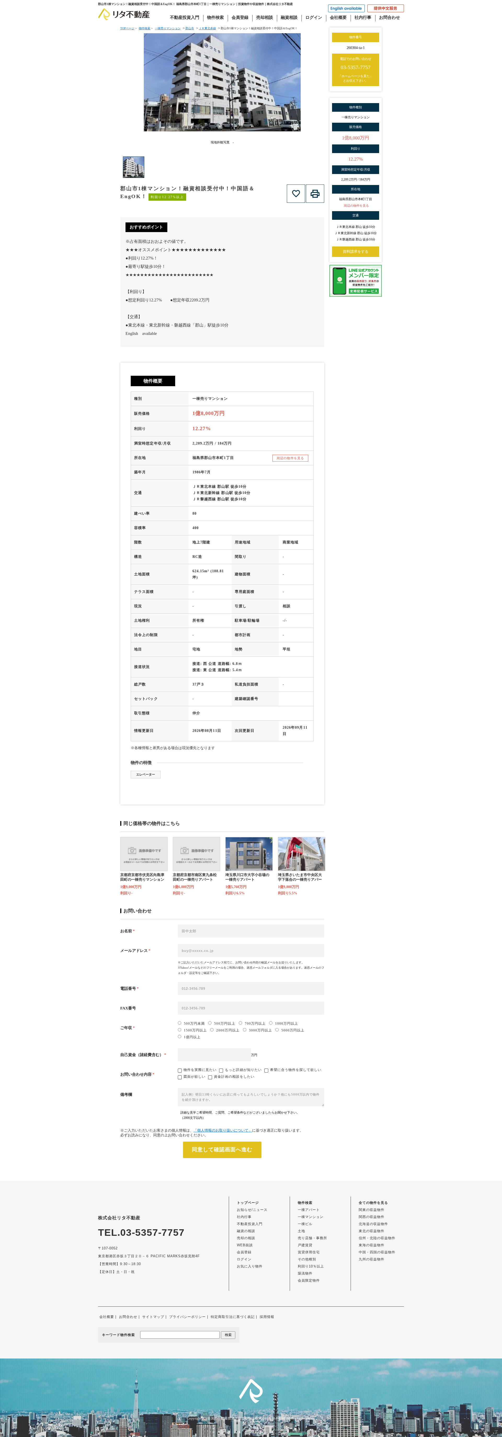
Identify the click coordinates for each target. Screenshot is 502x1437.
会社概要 (338, 17)
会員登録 (240, 17)
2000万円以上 (227, 1030)
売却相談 (264, 17)
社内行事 (363, 17)
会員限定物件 (309, 1280)
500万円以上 (224, 1023)
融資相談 (289, 17)
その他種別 (307, 1259)
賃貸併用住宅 (309, 1252)
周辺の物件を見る (290, 458)
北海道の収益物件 (373, 1224)
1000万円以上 (286, 1023)
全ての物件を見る (373, 1203)
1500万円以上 (195, 1030)
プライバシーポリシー (187, 1317)
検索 (228, 1335)
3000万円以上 (260, 1030)
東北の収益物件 (371, 1231)
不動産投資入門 (184, 17)
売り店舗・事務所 (312, 1238)
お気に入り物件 (250, 1266)
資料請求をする (355, 252)
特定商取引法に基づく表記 (233, 1317)
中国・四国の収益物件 (377, 1252)
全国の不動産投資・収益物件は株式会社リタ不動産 (246, 1418)
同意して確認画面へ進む (222, 1149)
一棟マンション (310, 1217)
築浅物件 (305, 1273)
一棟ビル (305, 1224)
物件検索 (215, 17)
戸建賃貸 (305, 1245)
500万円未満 (194, 1023)
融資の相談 (246, 1231)
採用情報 (267, 1317)
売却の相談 (246, 1238)
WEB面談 (245, 1245)
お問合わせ (389, 17)
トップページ (248, 1203)
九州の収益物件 (371, 1259)
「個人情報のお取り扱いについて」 (222, 1130)
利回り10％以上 (311, 1266)
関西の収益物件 (371, 1217)
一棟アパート (309, 1210)
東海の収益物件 (371, 1245)
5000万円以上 (292, 1030)
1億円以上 (192, 1037)
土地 (301, 1231)
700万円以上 (255, 1023)
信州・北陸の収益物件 (377, 1238)
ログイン (313, 17)
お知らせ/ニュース (252, 1210)
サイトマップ (153, 1317)
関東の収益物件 (371, 1210)
